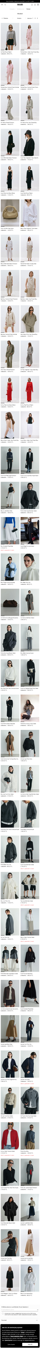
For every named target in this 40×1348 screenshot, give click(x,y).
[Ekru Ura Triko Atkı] (10, 885)
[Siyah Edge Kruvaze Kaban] (30, 530)
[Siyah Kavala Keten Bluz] (30, 958)
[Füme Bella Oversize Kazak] (30, 814)
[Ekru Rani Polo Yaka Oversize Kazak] (10, 673)
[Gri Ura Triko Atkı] (10, 922)
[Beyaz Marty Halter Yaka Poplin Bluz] (10, 425)
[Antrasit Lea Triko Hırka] (30, 743)
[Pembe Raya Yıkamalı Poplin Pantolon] (30, 72)
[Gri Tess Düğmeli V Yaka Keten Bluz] (30, 354)
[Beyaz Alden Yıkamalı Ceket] (30, 922)
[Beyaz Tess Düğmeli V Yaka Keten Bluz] (30, 213)
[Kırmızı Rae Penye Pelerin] (30, 389)
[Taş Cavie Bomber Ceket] (30, 885)
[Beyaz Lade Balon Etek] (10, 495)
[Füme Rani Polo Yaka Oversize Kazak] (10, 814)
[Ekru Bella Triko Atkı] (30, 567)
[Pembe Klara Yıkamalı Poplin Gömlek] (10, 72)
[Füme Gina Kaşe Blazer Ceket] (10, 637)
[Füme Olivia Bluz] (30, 1135)
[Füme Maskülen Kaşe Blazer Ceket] (10, 958)
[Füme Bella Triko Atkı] (10, 849)
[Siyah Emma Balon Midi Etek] (10, 708)
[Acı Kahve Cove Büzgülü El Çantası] (10, 602)
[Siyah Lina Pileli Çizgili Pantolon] (10, 460)
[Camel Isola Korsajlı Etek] (30, 1242)
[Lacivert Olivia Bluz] (30, 1064)
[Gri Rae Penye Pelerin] (10, 36)
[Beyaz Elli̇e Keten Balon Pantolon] (10, 248)
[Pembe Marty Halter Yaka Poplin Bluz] (30, 36)
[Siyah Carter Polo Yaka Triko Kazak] (10, 1172)
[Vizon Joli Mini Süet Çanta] (10, 213)
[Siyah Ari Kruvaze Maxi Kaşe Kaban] (30, 460)
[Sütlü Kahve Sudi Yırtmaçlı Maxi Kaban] (10, 743)
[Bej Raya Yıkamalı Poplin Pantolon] (10, 283)
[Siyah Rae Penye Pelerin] (30, 177)
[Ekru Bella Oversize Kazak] (30, 637)
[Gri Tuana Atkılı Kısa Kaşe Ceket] (30, 1100)
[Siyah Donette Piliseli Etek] (30, 993)
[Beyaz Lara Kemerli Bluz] (30, 1278)
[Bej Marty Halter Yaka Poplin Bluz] (30, 283)
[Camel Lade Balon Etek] (10, 1028)
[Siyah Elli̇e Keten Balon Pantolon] (10, 142)
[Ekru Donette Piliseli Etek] (10, 530)
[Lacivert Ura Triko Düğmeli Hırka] (10, 1064)
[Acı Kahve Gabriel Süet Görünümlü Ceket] (10, 993)
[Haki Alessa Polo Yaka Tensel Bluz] (30, 319)
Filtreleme (5, 18)
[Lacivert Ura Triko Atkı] (30, 1028)
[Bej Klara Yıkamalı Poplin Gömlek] (10, 319)
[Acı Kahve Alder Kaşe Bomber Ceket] (30, 778)
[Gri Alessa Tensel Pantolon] (10, 107)
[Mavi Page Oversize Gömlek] (10, 567)
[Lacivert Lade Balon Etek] (30, 1207)
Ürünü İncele (10, 52)
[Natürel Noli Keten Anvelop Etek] (30, 248)
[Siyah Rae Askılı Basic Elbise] (10, 177)
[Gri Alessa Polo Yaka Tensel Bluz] (30, 107)
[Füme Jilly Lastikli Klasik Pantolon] (30, 1172)
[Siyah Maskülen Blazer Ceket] (10, 1207)
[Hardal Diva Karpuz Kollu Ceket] (30, 708)
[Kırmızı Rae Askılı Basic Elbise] (10, 389)
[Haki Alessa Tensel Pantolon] (10, 354)
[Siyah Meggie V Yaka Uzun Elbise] (10, 1278)
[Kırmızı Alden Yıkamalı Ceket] (10, 1135)
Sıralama (19, 18)
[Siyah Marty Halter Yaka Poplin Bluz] (30, 425)
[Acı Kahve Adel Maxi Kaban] (30, 602)
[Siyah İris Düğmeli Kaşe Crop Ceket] (30, 673)
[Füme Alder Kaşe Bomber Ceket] (30, 495)
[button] (2, 85)
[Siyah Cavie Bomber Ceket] (30, 849)
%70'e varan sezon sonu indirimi (20, 1)
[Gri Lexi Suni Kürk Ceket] (10, 1100)
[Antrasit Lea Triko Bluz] (10, 1242)
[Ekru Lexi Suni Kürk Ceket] (10, 778)
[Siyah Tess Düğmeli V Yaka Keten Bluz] (30, 142)
